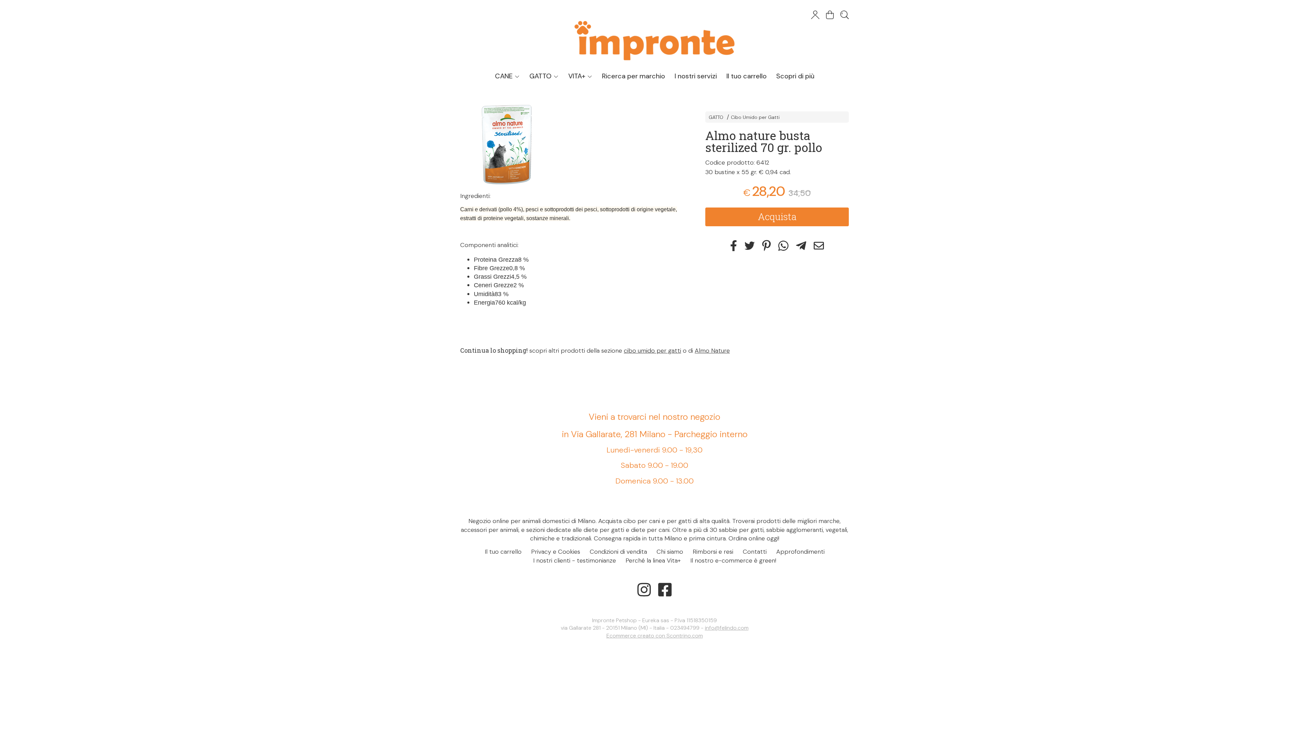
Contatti (755, 552)
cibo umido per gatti (652, 351)
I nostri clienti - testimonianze (574, 560)
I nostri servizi (696, 76)
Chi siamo (670, 552)
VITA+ (577, 76)
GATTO (541, 76)
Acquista (777, 216)
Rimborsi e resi (713, 552)
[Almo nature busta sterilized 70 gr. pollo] (570, 145)
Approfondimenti (800, 552)
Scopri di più (795, 76)
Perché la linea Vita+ (653, 560)
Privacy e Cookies (555, 552)
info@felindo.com (727, 627)
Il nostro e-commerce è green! (733, 560)
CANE (504, 76)
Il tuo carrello (746, 76)
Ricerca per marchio (633, 76)
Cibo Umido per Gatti (755, 117)
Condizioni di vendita (618, 552)
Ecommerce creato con (654, 635)
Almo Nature (712, 351)
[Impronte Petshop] (654, 34)
